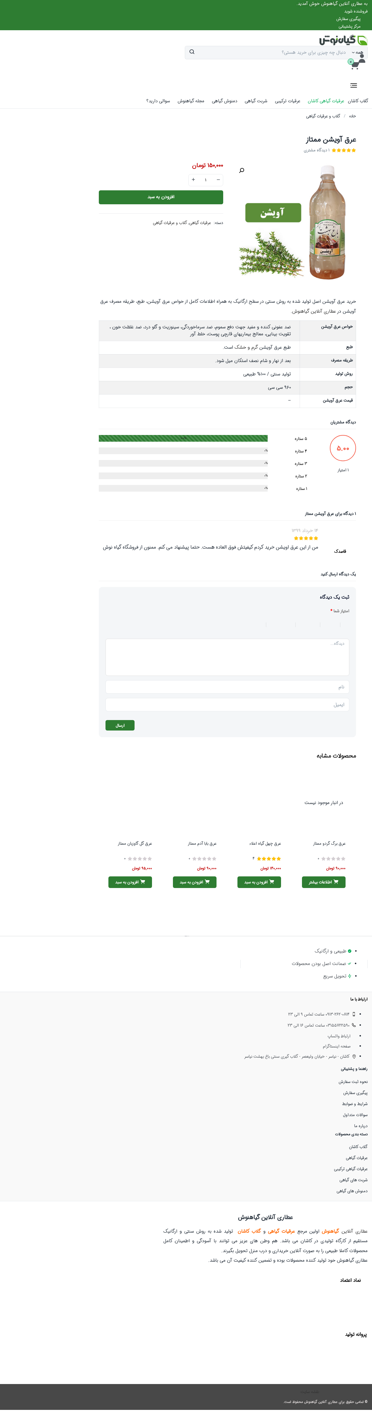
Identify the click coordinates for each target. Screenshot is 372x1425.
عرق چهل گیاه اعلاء (265, 843)
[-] (218, 180)
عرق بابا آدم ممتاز (202, 843)
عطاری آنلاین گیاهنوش (314, 311)
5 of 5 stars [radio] (246, 624)
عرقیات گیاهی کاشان (326, 101)
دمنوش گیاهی (224, 101)
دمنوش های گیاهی (352, 1191)
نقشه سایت (310, 1392)
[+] (193, 180)
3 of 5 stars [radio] (304, 624)
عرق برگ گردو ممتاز (329, 843)
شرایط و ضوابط (355, 1104)
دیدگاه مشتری (317, 150)
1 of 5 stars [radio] (344, 624)
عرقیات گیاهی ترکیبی (351, 1169)
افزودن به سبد (160, 196)
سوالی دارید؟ (158, 101)
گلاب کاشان (358, 101)
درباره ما (361, 1126)
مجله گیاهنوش (191, 101)
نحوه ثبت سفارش (353, 1082)
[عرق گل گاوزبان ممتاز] (130, 803)
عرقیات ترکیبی (287, 101)
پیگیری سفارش (355, 1093)
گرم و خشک (246, 347)
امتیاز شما (339, 611)
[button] (332, 3)
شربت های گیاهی (353, 1180)
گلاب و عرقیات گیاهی (323, 116)
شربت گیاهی (256, 101)
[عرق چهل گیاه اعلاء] (259, 803)
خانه (352, 116)
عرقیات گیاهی (200, 223)
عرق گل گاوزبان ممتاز (135, 843)
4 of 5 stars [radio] (277, 624)
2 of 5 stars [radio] (327, 624)
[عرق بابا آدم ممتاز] (194, 803)
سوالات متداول (355, 1115)
